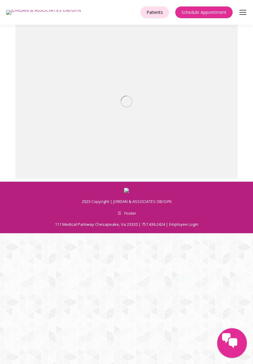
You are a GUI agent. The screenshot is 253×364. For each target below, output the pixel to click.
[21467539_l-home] (126, 102)
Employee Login (183, 224)
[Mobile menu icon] (243, 12)
